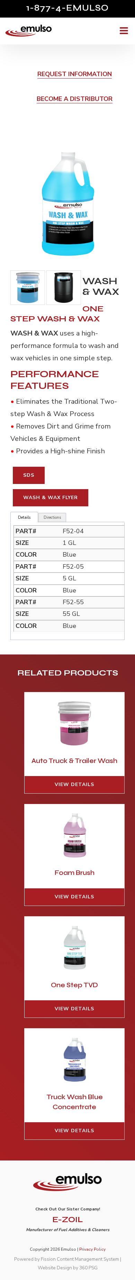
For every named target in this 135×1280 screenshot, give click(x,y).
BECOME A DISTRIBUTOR (74, 99)
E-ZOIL (67, 1219)
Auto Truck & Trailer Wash (74, 761)
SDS (28, 475)
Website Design (55, 1267)
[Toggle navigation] (123, 31)
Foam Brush (74, 873)
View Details (74, 784)
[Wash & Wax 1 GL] (68, 203)
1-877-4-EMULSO (67, 8)
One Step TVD (74, 985)
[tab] (24, 517)
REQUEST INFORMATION (74, 74)
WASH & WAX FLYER (50, 497)
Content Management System (88, 1259)
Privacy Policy (92, 1249)
